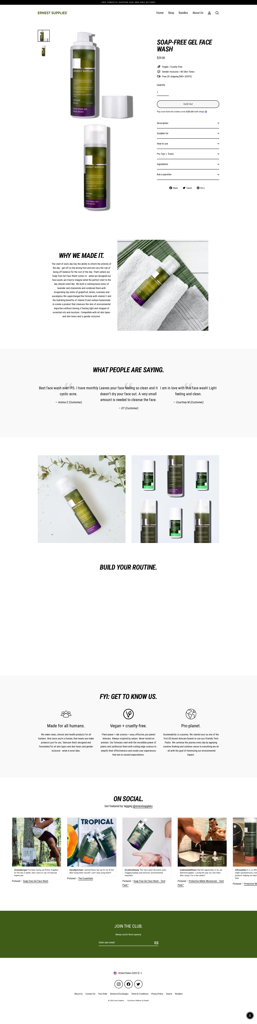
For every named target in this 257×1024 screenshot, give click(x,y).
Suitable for (162, 133)
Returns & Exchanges (119, 993)
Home (160, 13)
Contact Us (90, 993)
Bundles (183, 13)
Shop (171, 13)
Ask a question (164, 174)
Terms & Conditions (139, 993)
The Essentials (85, 878)
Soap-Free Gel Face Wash (35, 881)
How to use (162, 143)
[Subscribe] (155, 942)
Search (169, 993)
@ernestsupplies (143, 806)
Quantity (161, 84)
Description (162, 122)
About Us (197, 13)
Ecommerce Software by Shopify (138, 1001)
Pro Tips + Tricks (165, 153)
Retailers (179, 993)
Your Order (102, 993)
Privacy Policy (157, 993)
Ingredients (162, 164)
